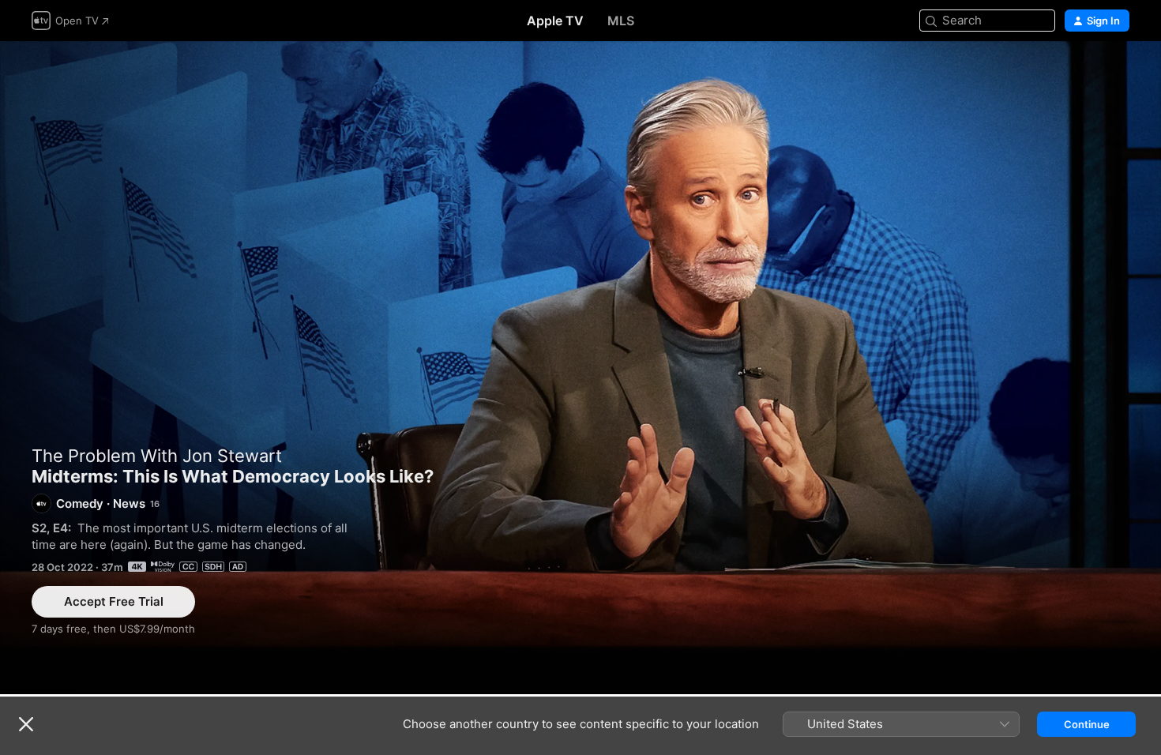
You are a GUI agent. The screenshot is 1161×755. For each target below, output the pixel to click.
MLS (620, 20)
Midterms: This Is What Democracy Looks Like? (580, 367)
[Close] (26, 724)
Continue (1087, 724)
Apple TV (555, 20)
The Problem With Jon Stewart (157, 455)
